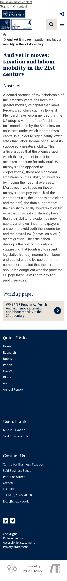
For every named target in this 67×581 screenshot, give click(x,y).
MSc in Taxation (14, 430)
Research (9, 352)
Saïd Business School (17, 436)
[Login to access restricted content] (62, 14)
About (7, 383)
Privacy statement (15, 547)
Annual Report (13, 389)
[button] (51, 24)
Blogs (7, 377)
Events (7, 371)
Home (7, 346)
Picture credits (13, 538)
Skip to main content (13, 6)
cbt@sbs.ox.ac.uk (17, 501)
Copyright (10, 534)
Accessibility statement (19, 542)
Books (7, 359)
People (8, 365)
